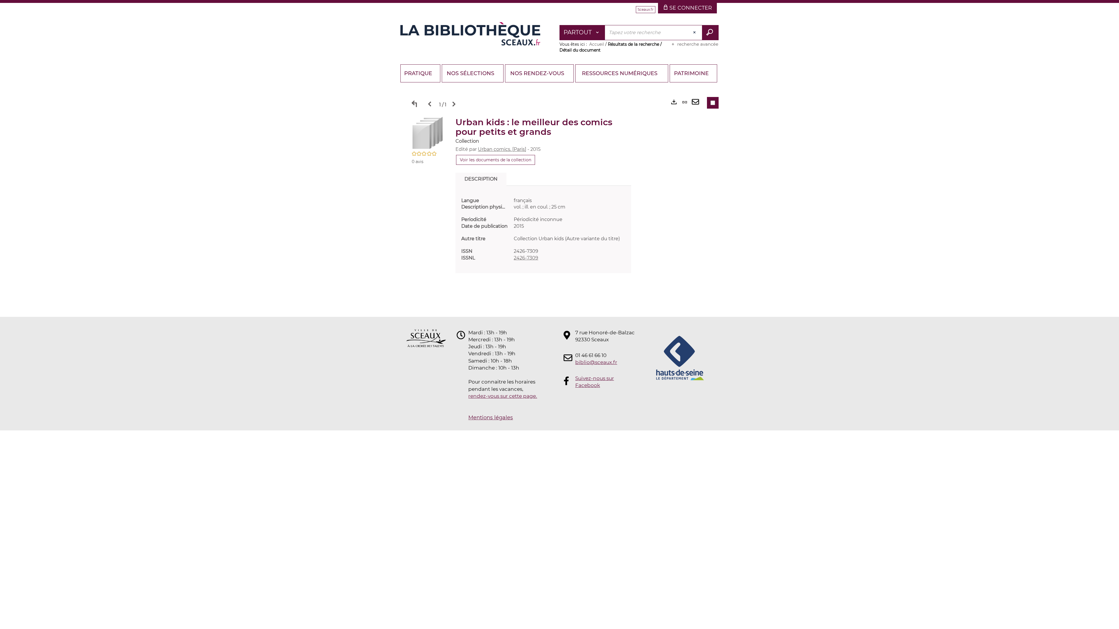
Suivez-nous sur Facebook (594, 381)
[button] (428, 132)
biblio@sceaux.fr (596, 362)
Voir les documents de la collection (495, 159)
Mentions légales (490, 417)
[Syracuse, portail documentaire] (470, 33)
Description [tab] (481, 179)
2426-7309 (526, 258)
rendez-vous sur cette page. (502, 396)
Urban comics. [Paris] (502, 149)
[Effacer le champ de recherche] (695, 32)
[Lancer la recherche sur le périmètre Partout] (710, 32)
